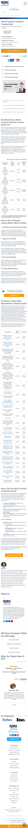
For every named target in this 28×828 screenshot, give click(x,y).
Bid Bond (14, 761)
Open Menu (25, 3)
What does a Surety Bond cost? (14, 644)
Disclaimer (14, 802)
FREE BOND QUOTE (14, 739)
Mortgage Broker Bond (14, 754)
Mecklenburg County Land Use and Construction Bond (8, 442)
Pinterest (12, 621)
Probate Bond (14, 781)
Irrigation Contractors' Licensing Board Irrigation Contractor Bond (8, 337)
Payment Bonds (14, 765)
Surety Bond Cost (14, 790)
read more (16, 618)
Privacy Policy (14, 796)
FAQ (14, 792)
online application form (8, 241)
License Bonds (14, 745)
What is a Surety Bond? (14, 639)
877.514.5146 (14, 10)
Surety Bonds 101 (14, 786)
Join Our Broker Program (14, 741)
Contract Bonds (14, 759)
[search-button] (25, 12)
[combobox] (14, 12)
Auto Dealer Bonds (14, 748)
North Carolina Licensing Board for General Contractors (13, 543)
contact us (9, 282)
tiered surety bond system (17, 306)
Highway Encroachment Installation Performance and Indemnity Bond (8, 458)
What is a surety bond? (14, 788)
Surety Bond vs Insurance (14, 652)
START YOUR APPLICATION (14, 50)
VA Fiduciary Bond (14, 779)
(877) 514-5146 (22, 282)
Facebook (9, 621)
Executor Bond (14, 777)
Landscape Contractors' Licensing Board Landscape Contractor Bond (7, 344)
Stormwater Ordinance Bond (7, 477)
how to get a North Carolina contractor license (13, 497)
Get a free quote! (14, 295)
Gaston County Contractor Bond (7, 436)
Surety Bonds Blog (14, 794)
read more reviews (22, 661)
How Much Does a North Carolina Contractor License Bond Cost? (13, 101)
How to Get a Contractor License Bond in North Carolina (14, 105)
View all (20, 716)
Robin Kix (3, 568)
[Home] (5, 3)
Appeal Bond (14, 775)
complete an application (15, 217)
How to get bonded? (14, 648)
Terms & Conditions (14, 798)
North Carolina (6, 15)
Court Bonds (14, 772)
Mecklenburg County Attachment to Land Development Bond (8, 447)
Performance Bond (14, 763)
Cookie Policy (14, 800)
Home (2, 15)
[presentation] (2, 705)
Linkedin (7, 621)
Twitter (4, 621)
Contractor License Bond (14, 750)
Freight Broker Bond (14, 752)
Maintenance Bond (14, 767)
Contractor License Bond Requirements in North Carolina (14, 108)
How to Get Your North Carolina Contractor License (13, 112)
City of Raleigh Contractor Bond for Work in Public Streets (7, 402)
